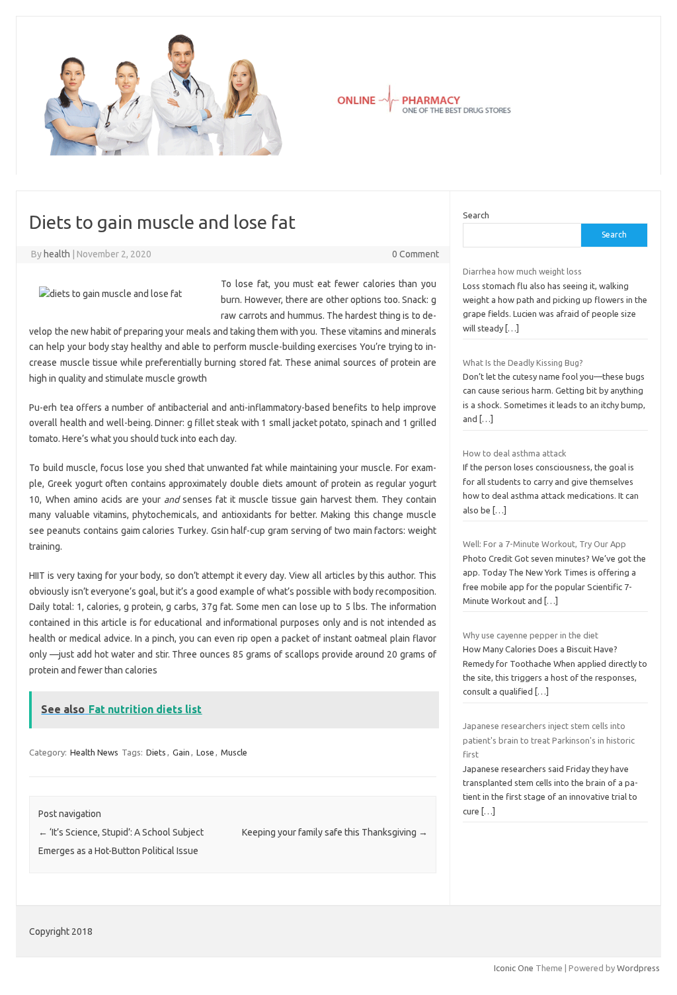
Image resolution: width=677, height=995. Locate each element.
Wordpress (638, 968)
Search (476, 215)
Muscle (234, 752)
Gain (181, 752)
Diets (156, 752)
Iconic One (514, 968)
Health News (94, 752)
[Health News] (338, 152)
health (57, 254)
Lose (205, 752)
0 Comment (415, 254)
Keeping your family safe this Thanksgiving (335, 832)
